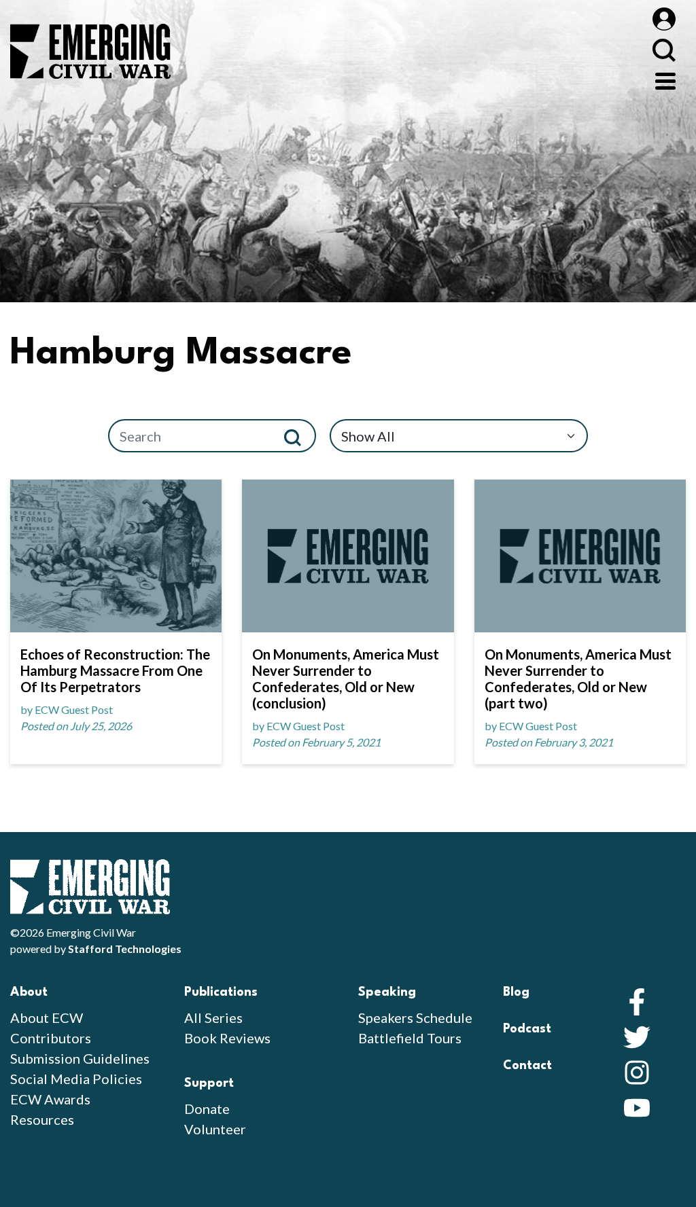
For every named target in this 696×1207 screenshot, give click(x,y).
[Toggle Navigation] (665, 79)
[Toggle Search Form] (664, 49)
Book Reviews (227, 1038)
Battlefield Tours (410, 1038)
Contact (527, 1066)
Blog (516, 992)
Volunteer (215, 1129)
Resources (42, 1119)
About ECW (46, 1017)
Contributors (50, 1038)
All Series (213, 1017)
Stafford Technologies (124, 948)
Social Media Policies (76, 1078)
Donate (207, 1108)
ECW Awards (50, 1099)
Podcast (527, 1029)
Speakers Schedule (415, 1017)
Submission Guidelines (80, 1058)
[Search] (298, 435)
